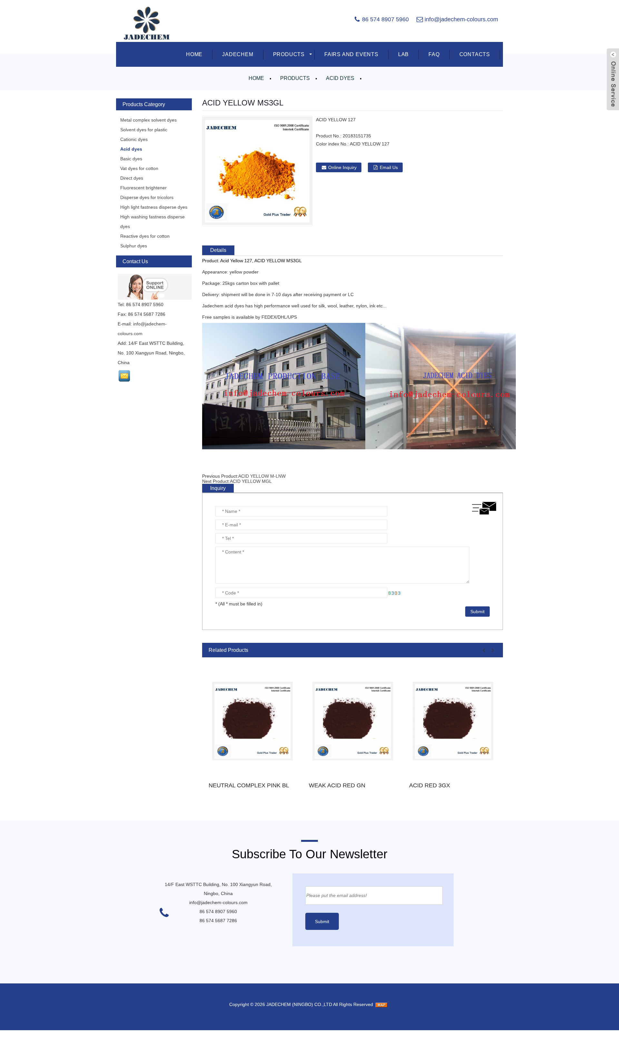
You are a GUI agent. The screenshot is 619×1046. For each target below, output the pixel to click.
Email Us (389, 167)
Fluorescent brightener (143, 187)
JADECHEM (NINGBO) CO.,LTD (299, 1004)
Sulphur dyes (133, 245)
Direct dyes (131, 178)
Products (295, 78)
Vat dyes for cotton (139, 168)
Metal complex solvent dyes (148, 120)
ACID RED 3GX (429, 785)
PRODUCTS (289, 54)
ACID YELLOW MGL (251, 481)
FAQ (433, 54)
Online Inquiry (342, 167)
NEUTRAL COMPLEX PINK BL (249, 785)
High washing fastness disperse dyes (152, 221)
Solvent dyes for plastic (143, 129)
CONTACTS (474, 54)
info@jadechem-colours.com (461, 19)
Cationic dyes (134, 139)
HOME (194, 54)
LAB (403, 54)
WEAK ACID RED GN (337, 785)
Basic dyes (131, 158)
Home (256, 78)
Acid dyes (340, 78)
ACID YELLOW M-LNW (262, 476)
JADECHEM (237, 54)
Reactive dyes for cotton (145, 236)
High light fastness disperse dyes (153, 207)
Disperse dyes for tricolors (146, 197)
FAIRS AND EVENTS (351, 54)
